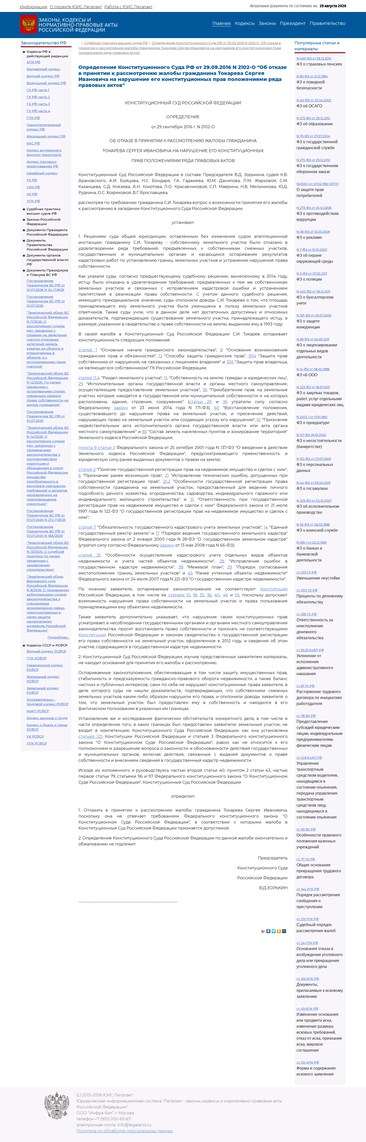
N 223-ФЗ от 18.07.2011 (313, 387)
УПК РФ (33, 201)
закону (121, 407)
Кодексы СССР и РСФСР (47, 645)
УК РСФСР (35, 736)
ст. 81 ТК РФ (305, 686)
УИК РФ (33, 187)
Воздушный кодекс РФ (46, 83)
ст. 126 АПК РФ (308, 979)
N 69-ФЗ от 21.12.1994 (312, 76)
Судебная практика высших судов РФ (116, 43)
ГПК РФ (33, 118)
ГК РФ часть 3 (38, 104)
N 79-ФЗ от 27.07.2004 (313, 136)
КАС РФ (33, 143)
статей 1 (87, 350)
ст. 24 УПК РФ (307, 943)
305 (230, 362)
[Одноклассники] (279, 930)
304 (252, 356)
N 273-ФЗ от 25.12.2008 (314, 208)
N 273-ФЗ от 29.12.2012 (313, 118)
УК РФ (32, 194)
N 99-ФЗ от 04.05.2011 (313, 339)
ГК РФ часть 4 (38, 111)
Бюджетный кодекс (43, 69)
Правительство (327, 23)
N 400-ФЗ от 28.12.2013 (314, 58)
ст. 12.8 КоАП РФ (309, 758)
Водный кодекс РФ (43, 76)
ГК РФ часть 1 (38, 90)
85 (144, 431)
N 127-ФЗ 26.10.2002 (311, 435)
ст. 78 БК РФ (306, 716)
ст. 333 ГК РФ (307, 572)
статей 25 (89, 555)
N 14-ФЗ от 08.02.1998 (313, 369)
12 (160, 356)
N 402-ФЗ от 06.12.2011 (313, 291)
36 (205, 389)
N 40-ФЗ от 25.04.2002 (314, 100)
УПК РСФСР (37, 743)
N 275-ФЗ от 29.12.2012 (313, 160)
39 (229, 567)
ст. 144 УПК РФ (308, 889)
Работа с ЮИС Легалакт (128, 6)
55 (237, 595)
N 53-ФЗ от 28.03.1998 (313, 524)
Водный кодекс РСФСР (46, 651)
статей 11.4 (89, 378)
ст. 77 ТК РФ (306, 859)
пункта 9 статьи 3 (96, 447)
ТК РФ (32, 180)
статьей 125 (90, 736)
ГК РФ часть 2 (38, 97)
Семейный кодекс (42, 173)
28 (222, 561)
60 (216, 407)
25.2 (166, 481)
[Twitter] (273, 930)
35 (202, 595)
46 (225, 595)
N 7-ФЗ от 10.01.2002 (312, 250)
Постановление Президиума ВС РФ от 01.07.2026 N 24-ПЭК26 (46, 285)
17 (157, 533)
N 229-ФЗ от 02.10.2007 (314, 501)
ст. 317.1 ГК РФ (307, 590)
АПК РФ (33, 62)
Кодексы (245, 23)
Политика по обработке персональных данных (124, 1131)
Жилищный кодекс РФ (46, 136)
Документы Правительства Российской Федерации (47, 244)
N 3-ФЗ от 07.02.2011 (312, 273)
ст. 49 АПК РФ (307, 1009)
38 (181, 567)
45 (190, 573)
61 (259, 419)
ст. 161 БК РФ (306, 829)
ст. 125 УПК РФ (308, 919)
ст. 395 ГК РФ (307, 614)
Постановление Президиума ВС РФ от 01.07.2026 (46, 301)
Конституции (274, 589)
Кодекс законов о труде (47, 718)
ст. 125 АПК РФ (308, 1062)
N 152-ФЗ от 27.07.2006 (314, 459)
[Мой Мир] (284, 930)
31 (192, 499)
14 (266, 527)
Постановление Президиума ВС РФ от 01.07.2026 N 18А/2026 (46, 531)
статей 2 (87, 469)
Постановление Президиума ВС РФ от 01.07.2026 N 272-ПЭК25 (46, 515)
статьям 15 (179, 595)
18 (195, 595)
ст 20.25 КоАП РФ (310, 650)
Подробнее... (58, 637)
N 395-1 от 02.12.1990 (312, 542)
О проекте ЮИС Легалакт (76, 6)
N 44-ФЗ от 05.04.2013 (313, 483)
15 (166, 378)
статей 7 (87, 527)
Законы (267, 23)
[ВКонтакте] (268, 930)
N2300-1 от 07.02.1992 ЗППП (318, 184)
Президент (293, 23)
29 (80, 383)
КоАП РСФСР (38, 711)
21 (167, 475)
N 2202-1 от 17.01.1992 (312, 417)
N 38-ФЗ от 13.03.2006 (313, 232)
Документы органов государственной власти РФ (47, 259)
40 (217, 595)
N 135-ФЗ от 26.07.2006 (314, 315)
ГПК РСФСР (37, 658)
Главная (221, 23)
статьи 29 (200, 401)
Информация (33, 6)
